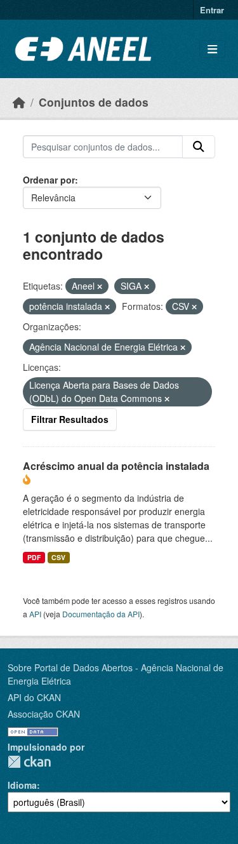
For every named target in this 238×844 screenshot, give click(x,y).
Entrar (212, 10)
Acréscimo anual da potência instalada (116, 466)
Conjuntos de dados (94, 102)
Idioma (22, 785)
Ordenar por (49, 179)
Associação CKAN (44, 713)
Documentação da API (101, 613)
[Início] (19, 102)
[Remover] (99, 286)
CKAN (29, 761)
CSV (58, 557)
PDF (34, 557)
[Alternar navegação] (212, 49)
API (35, 613)
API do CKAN (34, 697)
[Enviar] (198, 146)
